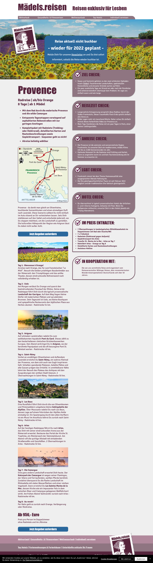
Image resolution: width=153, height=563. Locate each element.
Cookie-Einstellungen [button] (109, 559)
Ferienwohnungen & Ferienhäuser (45, 547)
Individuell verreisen (86, 539)
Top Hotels (23, 547)
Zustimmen (141, 559)
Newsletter (77, 54)
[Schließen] (150, 559)
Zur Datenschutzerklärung (32, 560)
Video (86, 83)
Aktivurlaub (23, 539)
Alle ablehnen (126, 559)
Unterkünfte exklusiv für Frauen (77, 547)
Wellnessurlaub (67, 539)
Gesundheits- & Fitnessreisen (44, 539)
